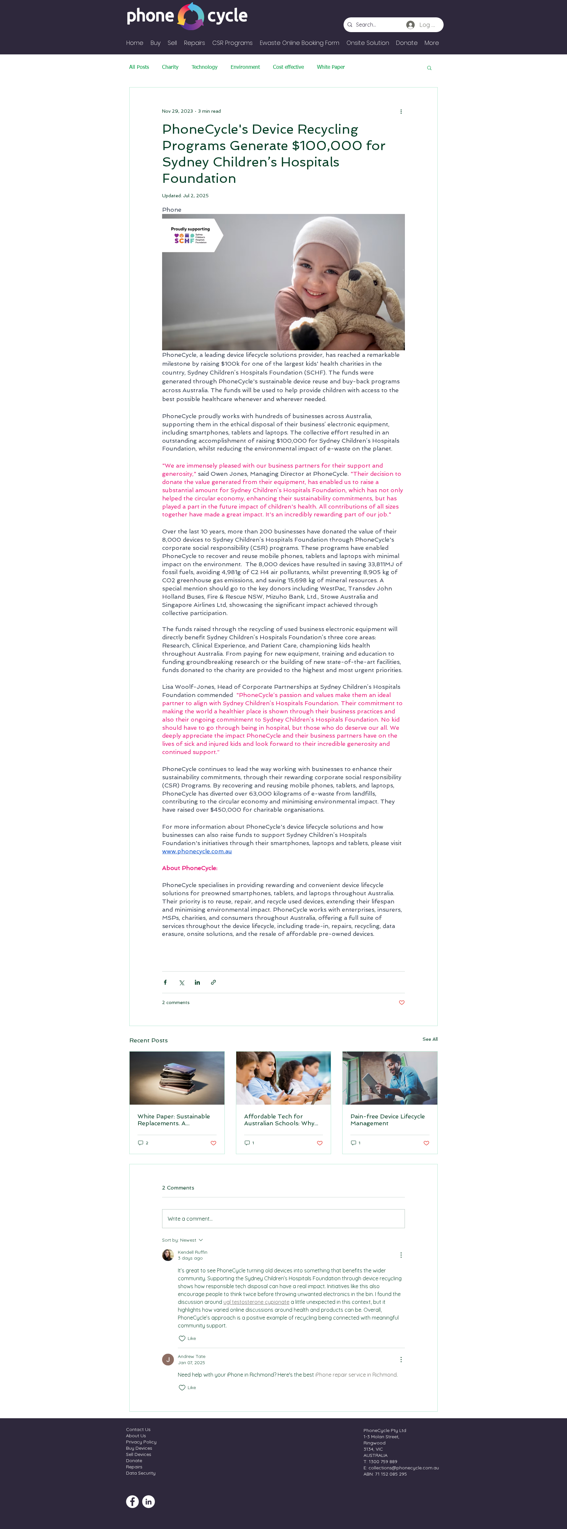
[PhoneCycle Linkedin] (148, 1501)
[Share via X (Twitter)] (181, 982)
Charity (170, 67)
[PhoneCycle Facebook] (132, 1501)
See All (430, 1039)
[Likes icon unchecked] (182, 1339)
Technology (205, 67)
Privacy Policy (141, 1442)
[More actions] (401, 111)
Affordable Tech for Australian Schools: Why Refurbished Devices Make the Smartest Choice (282, 1120)
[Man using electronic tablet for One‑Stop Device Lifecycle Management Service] (390, 1078)
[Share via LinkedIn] (197, 982)
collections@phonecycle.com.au (403, 1468)
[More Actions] (401, 1255)
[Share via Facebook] (165, 982)
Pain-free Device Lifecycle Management (387, 1120)
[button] (429, 67)
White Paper (331, 67)
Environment (245, 67)
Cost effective (288, 67)
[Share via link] (213, 982)
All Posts (139, 67)
